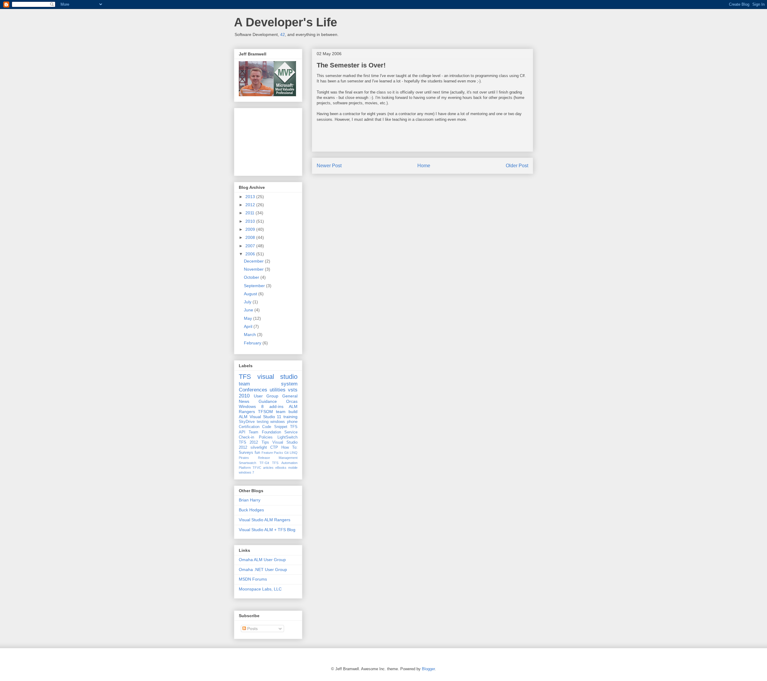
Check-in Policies (256, 437)
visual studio (277, 376)
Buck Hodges (251, 509)
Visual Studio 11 (266, 416)
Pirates (244, 457)
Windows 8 (251, 406)
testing (262, 422)
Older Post (517, 165)
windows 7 (246, 472)
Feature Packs (272, 452)
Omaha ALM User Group (262, 559)
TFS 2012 (248, 442)
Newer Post (329, 165)
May (248, 318)
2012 (250, 204)
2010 (250, 221)
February (253, 342)
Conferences (253, 390)
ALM (243, 416)
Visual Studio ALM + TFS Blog (267, 529)
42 (282, 34)
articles (268, 467)
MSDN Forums (253, 579)
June (249, 310)
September (255, 285)
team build (287, 411)
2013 (250, 196)
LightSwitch (287, 437)
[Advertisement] (269, 140)
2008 (250, 237)
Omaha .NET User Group (263, 569)
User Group (266, 396)
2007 (250, 245)
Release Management (278, 457)
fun (257, 453)
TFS (245, 376)
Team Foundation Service (273, 432)
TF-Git (264, 463)
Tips (265, 442)
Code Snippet (274, 427)
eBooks (280, 467)
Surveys (246, 453)
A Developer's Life (285, 22)
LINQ (294, 452)
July (248, 301)
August (251, 293)
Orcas (292, 401)
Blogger (428, 669)
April (248, 326)
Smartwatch (247, 463)
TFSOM (265, 411)
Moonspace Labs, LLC (260, 589)
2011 (250, 212)
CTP (274, 447)
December (254, 261)
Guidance (268, 401)
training (290, 416)
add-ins (276, 406)
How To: (289, 447)
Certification (249, 427)
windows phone (284, 422)
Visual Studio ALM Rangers (264, 519)
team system (268, 384)
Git (286, 452)
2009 (250, 229)
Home (423, 165)
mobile (293, 467)
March (250, 334)
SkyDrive (247, 422)
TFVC (257, 467)
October (252, 277)
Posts (252, 628)
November (254, 269)
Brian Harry (249, 500)
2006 (250, 253)
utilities (278, 390)
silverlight (258, 447)
